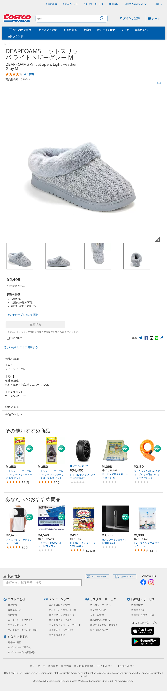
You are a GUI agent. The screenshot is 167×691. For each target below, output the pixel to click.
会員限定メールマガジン (61, 630)
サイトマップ (37, 666)
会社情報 (12, 604)
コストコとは (16, 599)
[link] (141, 338)
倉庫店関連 (141, 29)
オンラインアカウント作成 (62, 609)
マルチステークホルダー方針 (23, 630)
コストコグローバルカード (62, 619)
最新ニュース (15, 609)
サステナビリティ (17, 624)
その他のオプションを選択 (22, 314)
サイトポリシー (106, 666)
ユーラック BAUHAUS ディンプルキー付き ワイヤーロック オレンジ (147, 474)
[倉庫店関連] (148, 29)
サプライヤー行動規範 (19, 647)
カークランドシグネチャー (21, 619)
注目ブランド (15, 36)
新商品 (87, 29)
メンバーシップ (59, 599)
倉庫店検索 (11, 576)
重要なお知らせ (98, 609)
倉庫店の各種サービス (142, 614)
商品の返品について (100, 619)
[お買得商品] (77, 29)
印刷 (159, 82)
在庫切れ (35, 324)
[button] (103, 18)
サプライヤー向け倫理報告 (21, 652)
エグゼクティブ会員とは (61, 614)
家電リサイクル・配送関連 (104, 624)
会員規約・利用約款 (59, 666)
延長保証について (99, 630)
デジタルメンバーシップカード (65, 624)
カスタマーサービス (103, 599)
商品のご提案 (15, 642)
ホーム (7, 44)
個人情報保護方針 (84, 666)
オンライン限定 (106, 29)
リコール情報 (97, 614)
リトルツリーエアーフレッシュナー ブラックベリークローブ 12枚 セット (51, 474)
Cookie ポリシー (127, 666)
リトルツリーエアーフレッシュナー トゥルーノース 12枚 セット (19, 474)
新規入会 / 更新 (48, 29)
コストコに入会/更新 (59, 604)
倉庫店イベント (139, 609)
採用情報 (12, 614)
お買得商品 (70, 29)
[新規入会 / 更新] (57, 29)
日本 (157, 4)
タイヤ (125, 29)
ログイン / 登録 (130, 18)
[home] (17, 18)
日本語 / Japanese (134, 3)
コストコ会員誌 (57, 635)
